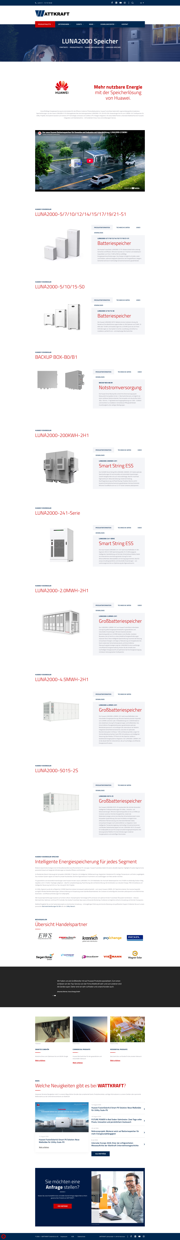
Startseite (63, 47)
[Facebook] (112, 3)
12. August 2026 (43, 1136)
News (91, 24)
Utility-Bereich (70, 906)
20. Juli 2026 (94, 1128)
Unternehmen (63, 24)
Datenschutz (81, 1236)
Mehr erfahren (40, 1060)
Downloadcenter (107, 24)
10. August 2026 (96, 1116)
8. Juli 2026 (94, 1140)
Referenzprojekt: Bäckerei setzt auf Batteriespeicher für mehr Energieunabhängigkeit (115, 1132)
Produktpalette (76, 47)
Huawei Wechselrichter (94, 47)
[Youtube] (120, 3)
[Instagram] (125, 3)
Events (79, 24)
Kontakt (125, 24)
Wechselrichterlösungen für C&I (51, 906)
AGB (72, 1236)
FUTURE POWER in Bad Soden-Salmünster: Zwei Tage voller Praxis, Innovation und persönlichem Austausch (116, 1120)
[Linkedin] (116, 3)
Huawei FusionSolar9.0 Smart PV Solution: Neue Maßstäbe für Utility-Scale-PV (59, 1141)
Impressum (63, 1236)
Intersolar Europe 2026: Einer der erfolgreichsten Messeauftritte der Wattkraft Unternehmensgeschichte (115, 1144)
